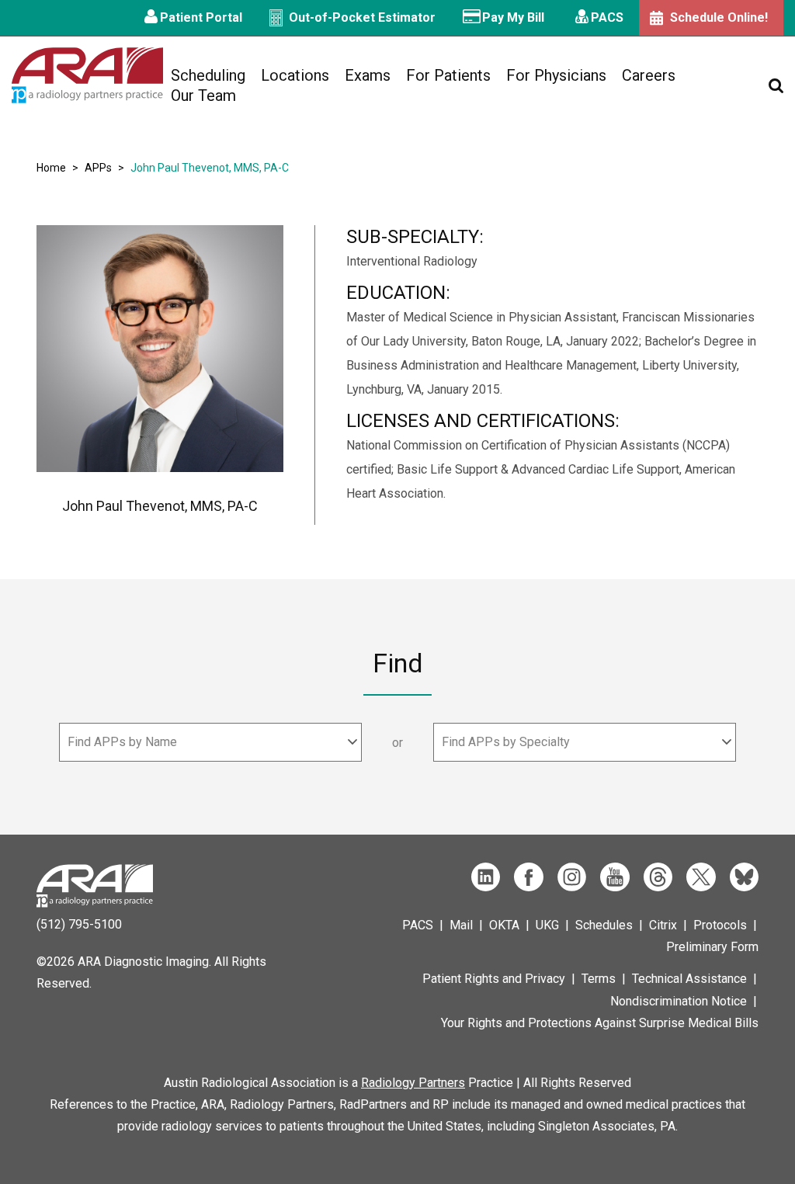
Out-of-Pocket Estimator (362, 17)
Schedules (604, 925)
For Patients (448, 75)
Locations (295, 75)
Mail (461, 925)
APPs (98, 167)
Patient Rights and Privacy (493, 978)
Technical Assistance (689, 978)
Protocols (720, 925)
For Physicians (556, 75)
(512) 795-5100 (79, 924)
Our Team (203, 95)
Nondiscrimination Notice (678, 1001)
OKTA (504, 925)
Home (51, 167)
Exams (368, 75)
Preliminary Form (712, 946)
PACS (607, 17)
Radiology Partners (413, 1082)
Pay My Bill (513, 17)
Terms (598, 978)
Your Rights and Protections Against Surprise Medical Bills (600, 1023)
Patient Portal (201, 17)
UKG (547, 925)
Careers (648, 75)
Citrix (663, 925)
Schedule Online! (719, 17)
